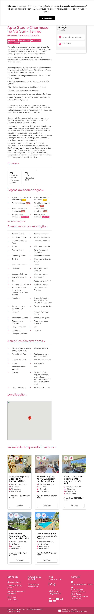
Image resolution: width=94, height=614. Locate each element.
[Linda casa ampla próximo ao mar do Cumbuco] (47, 521)
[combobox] (74, 43)
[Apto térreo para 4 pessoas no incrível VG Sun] (19, 464)
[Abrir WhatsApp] (88, 608)
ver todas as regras (15, 221)
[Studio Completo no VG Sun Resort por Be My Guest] (47, 464)
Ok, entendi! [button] (47, 18)
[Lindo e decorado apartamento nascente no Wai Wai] (74, 464)
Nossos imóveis (13, 582)
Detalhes (19, 506)
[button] (29, 163)
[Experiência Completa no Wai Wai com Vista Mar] (19, 521)
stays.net (74, 610)
